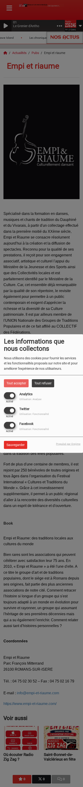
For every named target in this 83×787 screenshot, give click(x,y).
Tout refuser (43, 383)
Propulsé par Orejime (68, 444)
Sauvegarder (15, 445)
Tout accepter (16, 383)
